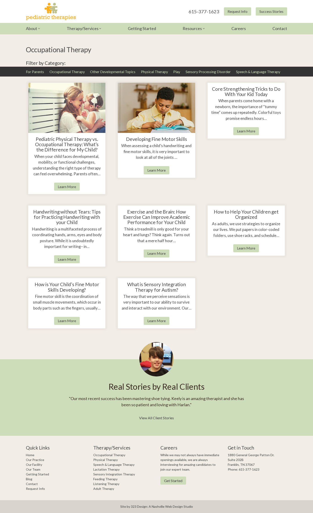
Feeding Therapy (105, 479)
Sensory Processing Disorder (208, 71)
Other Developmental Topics (112, 71)
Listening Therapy (106, 484)
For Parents (35, 71)
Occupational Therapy (67, 71)
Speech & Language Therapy (258, 71)
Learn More (67, 186)
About (31, 28)
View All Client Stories (156, 418)
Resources (192, 28)
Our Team (33, 469)
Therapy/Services (83, 28)
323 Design (139, 506)
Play (176, 71)
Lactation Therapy (106, 469)
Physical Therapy (154, 71)
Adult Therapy (103, 489)
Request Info (237, 11)
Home (30, 455)
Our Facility (34, 464)
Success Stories (271, 11)
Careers (238, 28)
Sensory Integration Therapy (114, 474)
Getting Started (142, 28)
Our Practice (35, 460)
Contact (279, 28)
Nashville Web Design (167, 506)
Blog (29, 479)
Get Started (173, 480)
